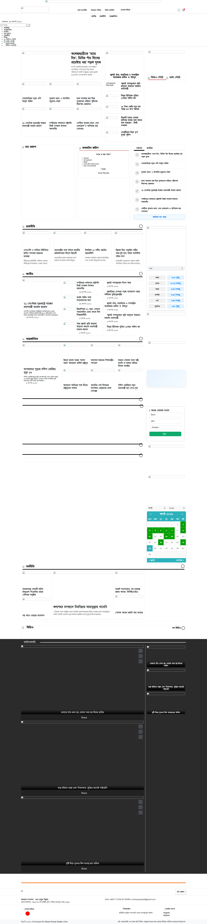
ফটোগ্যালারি (9, 43)
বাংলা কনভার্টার (82, 10)
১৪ (172, 536)
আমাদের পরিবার (96, 10)
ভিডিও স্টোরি (11, 39)
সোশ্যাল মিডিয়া (125, 10)
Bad (85, 162)
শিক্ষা (5, 37)
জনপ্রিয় (150, 148)
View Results (103, 173)
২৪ (150, 548)
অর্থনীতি (6, 28)
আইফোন (166, 915)
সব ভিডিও (177, 628)
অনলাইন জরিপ (90, 148)
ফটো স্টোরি (10, 41)
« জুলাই (152, 560)
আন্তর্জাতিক (113, 16)
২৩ (183, 542)
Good (86, 158)
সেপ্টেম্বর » (180, 560)
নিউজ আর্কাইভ (109, 10)
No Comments (90, 166)
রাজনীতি (103, 16)
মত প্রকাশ (7, 33)
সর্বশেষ (139, 148)
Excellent (88, 160)
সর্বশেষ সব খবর (159, 217)
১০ (150, 536)
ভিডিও (30, 627)
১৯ (161, 542)
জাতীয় (94, 16)
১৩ (166, 536)
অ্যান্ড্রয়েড (166, 913)
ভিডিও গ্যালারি (10, 45)
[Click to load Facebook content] (166, 378)
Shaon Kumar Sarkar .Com (56, 921)
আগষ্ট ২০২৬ (166, 514)
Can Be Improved (91, 164)
